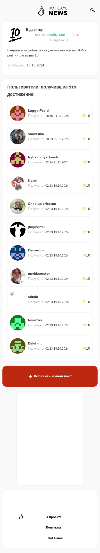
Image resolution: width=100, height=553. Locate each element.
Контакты (53, 527)
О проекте (53, 517)
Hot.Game (55, 538)
